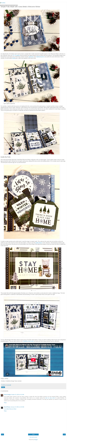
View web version (33, 437)
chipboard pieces (40, 56)
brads (13, 58)
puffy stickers (39, 242)
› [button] (61, 268)
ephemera (31, 56)
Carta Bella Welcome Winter (10, 409)
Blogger (36, 439)
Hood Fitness (7, 406)
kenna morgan (7, 394)
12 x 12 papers (16, 55)
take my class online (50, 397)
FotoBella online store (28, 341)
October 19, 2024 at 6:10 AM (17, 394)
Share (3, 387)
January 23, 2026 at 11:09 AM (17, 406)
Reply (5, 402)
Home (33, 434)
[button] (31, 290)
